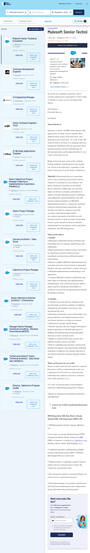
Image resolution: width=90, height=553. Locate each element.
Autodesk (18, 75)
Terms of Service (55, 544)
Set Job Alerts (34, 29)
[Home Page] (7, 4)
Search (79, 12)
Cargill (17, 129)
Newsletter (64, 4)
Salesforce (18, 44)
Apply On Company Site (33, 57)
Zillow (17, 157)
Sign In (78, 4)
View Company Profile (58, 87)
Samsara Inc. (19, 101)
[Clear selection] (26, 12)
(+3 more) (34, 190)
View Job (18, 55)
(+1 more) (16, 47)
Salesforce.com (81, 440)
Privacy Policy (66, 544)
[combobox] (19, 12)
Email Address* (57, 517)
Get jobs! (61, 535)
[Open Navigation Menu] (87, 4)
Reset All (48, 21)
